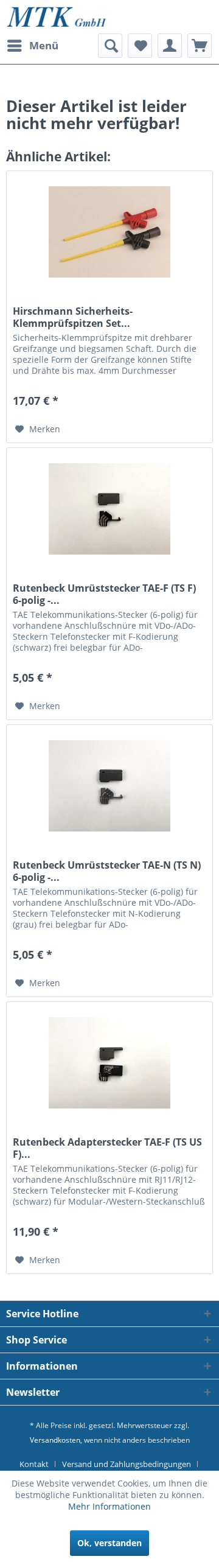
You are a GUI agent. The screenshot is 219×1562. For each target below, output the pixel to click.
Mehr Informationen (109, 1506)
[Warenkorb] (199, 45)
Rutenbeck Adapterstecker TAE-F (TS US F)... (107, 1148)
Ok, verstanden (109, 1543)
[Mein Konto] (170, 45)
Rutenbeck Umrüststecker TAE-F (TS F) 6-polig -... (104, 594)
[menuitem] (32, 45)
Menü (43, 45)
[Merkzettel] (140, 45)
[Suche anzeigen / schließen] (110, 45)
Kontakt (34, 1464)
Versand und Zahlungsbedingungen (126, 1464)
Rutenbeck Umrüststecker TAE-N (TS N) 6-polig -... (107, 871)
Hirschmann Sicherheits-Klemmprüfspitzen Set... (73, 317)
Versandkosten (55, 1440)
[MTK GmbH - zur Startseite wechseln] (56, 16)
